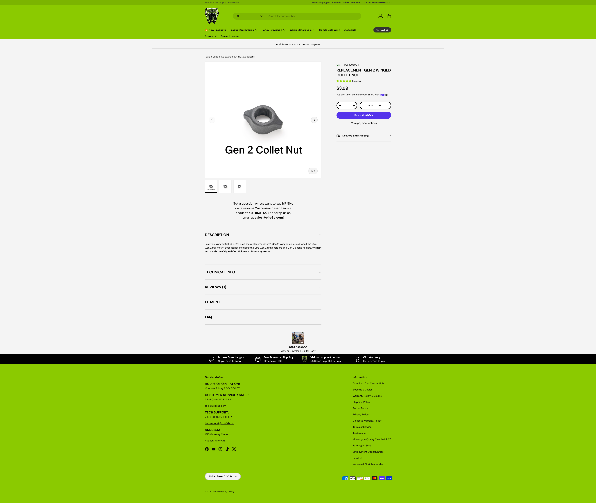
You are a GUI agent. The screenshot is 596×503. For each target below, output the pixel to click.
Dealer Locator (230, 36)
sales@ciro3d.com (215, 405)
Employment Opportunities (368, 451)
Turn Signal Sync (362, 445)
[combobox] (297, 16)
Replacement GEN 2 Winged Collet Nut (238, 57)
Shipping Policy (361, 402)
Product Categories (242, 30)
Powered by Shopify (225, 491)
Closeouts (350, 30)
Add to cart (375, 105)
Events (209, 36)
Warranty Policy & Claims (367, 395)
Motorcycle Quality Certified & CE (372, 439)
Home (207, 57)
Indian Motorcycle (301, 30)
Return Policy (360, 408)
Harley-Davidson (272, 30)
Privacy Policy (361, 414)
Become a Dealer (362, 389)
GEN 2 (215, 57)
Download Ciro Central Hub (368, 383)
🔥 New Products (215, 30)
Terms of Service (362, 427)
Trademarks (359, 433)
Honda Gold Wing (329, 30)
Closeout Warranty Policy (367, 420)
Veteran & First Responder (368, 464)
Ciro (338, 64)
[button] (344, 81)
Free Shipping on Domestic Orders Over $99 (336, 2)
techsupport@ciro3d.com (219, 423)
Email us (357, 458)
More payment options (364, 123)
